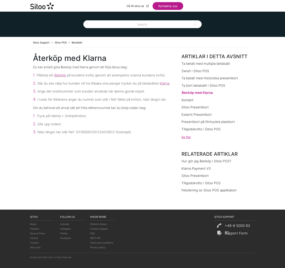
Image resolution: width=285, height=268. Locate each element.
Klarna (164, 83)
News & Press (37, 233)
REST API (95, 238)
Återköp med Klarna (197, 93)
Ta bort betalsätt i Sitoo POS (203, 85)
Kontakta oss (167, 6)
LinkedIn (64, 224)
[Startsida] (42, 5)
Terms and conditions (101, 242)
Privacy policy (98, 247)
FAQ (92, 233)
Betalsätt (77, 42)
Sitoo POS (61, 42)
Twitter (64, 233)
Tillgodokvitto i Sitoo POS (201, 129)
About (33, 224)
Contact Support (99, 228)
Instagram (65, 228)
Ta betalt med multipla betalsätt (205, 64)
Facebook (65, 238)
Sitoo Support (41, 42)
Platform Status (98, 224)
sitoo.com (35, 247)
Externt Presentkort (196, 115)
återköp (60, 75)
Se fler (186, 137)
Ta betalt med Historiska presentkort (209, 78)
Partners (34, 228)
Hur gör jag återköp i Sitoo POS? (206, 161)
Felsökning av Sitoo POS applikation (209, 190)
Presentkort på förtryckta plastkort (208, 122)
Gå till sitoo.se (136, 6)
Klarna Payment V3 (196, 168)
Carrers (34, 238)
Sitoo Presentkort (195, 107)
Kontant (187, 100)
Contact (34, 242)
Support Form (236, 233)
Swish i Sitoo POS (195, 71)
